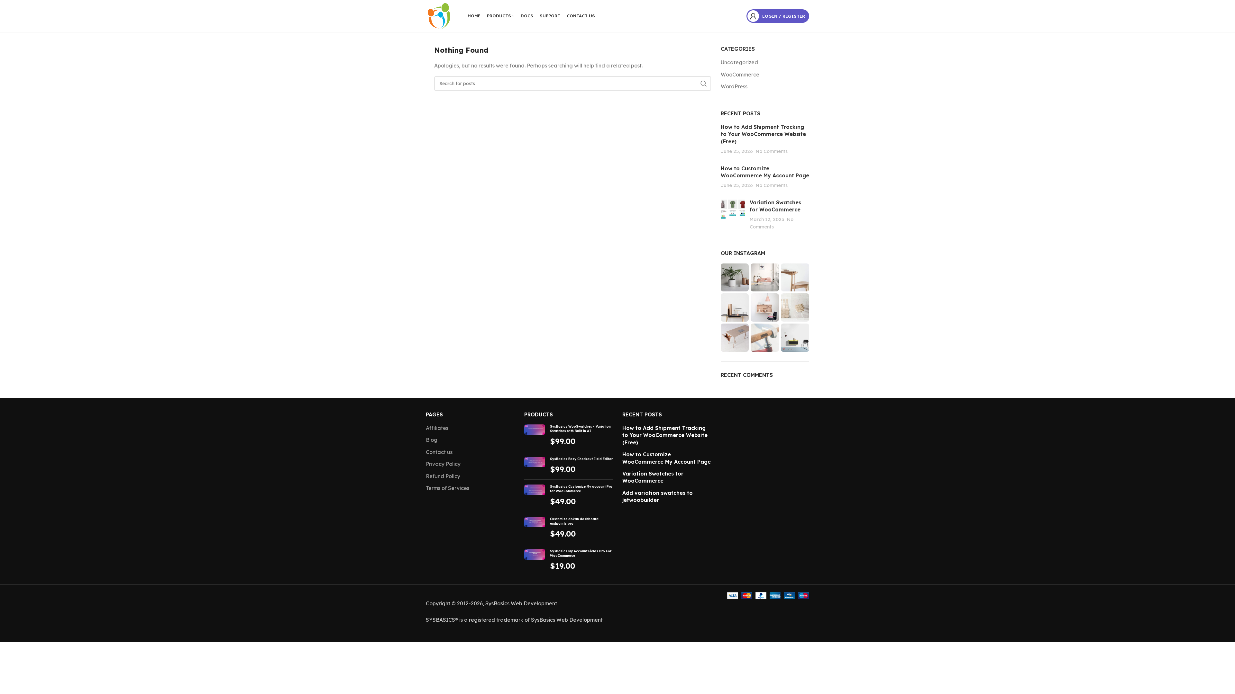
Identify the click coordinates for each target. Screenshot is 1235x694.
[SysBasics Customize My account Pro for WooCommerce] (534, 496)
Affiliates (437, 428)
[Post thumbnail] (733, 214)
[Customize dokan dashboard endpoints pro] (534, 528)
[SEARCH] (703, 83)
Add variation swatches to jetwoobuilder (657, 496)
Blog (431, 440)
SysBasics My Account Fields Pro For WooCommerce (580, 553)
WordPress (734, 86)
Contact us (439, 452)
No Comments (772, 151)
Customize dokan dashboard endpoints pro (574, 521)
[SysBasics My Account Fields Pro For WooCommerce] (534, 560)
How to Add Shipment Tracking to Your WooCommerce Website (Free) (763, 134)
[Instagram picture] (735, 277)
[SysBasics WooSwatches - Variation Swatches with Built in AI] (534, 435)
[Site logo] (439, 15)
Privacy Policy (443, 464)
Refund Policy (443, 476)
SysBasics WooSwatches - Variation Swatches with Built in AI (580, 428)
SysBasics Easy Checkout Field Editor (581, 459)
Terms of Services (447, 488)
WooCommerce (740, 74)
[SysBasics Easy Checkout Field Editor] (534, 466)
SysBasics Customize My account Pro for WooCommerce (581, 489)
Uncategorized (739, 62)
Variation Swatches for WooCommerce (652, 477)
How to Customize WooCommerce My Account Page (666, 458)
